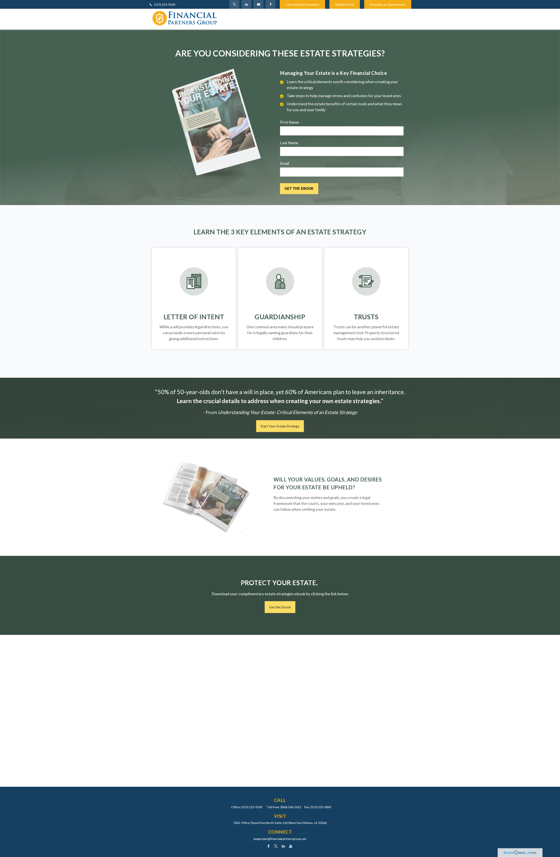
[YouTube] (258, 4)
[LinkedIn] (246, 4)
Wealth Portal (344, 4)
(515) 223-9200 (164, 4)
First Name (289, 122)
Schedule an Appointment (388, 4)
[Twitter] (234, 4)
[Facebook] (270, 4)
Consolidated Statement (302, 4)
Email (284, 163)
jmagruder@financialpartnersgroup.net (280, 839)
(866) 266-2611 (290, 807)
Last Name (289, 142)
